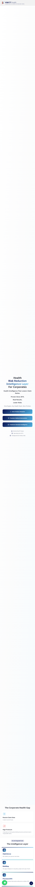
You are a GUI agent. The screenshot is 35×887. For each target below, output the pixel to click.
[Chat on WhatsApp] (4, 882)
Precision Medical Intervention (18, 418)
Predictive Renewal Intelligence (18, 424)
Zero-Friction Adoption (18, 411)
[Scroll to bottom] (31, 883)
